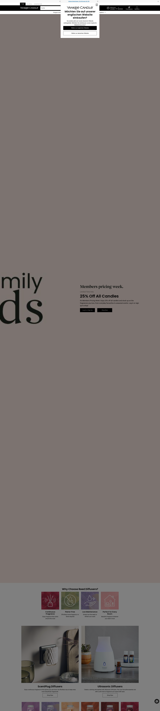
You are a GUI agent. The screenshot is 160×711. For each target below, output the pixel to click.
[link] (80, 8)
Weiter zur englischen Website (80, 28)
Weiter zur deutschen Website (80, 33)
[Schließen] (96, 5)
